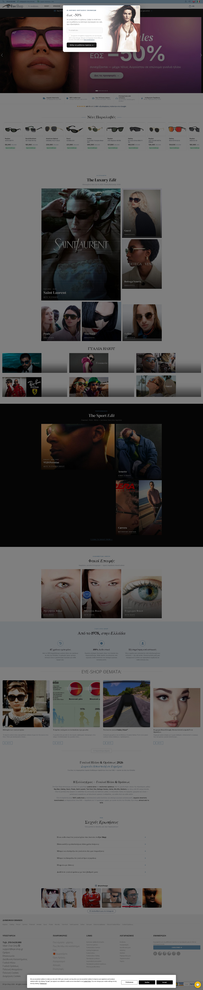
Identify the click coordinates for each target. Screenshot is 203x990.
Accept (164, 982)
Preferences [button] (43, 983)
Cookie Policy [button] (87, 981)
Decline (147, 982)
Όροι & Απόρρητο (89, 39)
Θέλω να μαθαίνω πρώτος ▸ (81, 45)
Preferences (129, 982)
